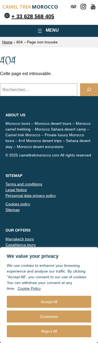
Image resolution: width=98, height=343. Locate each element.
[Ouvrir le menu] (49, 31)
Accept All (49, 302)
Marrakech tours (19, 239)
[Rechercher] (89, 89)
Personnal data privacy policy (30, 195)
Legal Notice (16, 190)
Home (7, 42)
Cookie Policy (29, 288)
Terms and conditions (23, 184)
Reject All (49, 331)
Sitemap (12, 210)
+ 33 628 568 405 (32, 16)
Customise (49, 316)
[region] (49, 295)
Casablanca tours (20, 245)
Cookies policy (17, 204)
